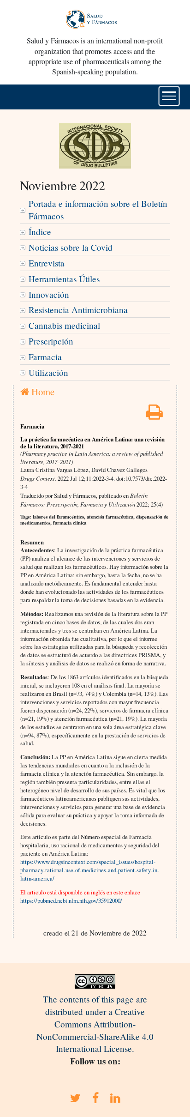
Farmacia (45, 356)
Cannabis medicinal (64, 325)
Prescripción (51, 341)
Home (41, 391)
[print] (154, 415)
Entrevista (47, 263)
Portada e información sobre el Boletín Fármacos (98, 210)
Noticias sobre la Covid (71, 247)
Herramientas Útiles (64, 278)
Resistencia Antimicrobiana (78, 309)
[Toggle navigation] (169, 96)
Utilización (48, 372)
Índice (40, 231)
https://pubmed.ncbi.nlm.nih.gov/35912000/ (71, 900)
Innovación (49, 294)
